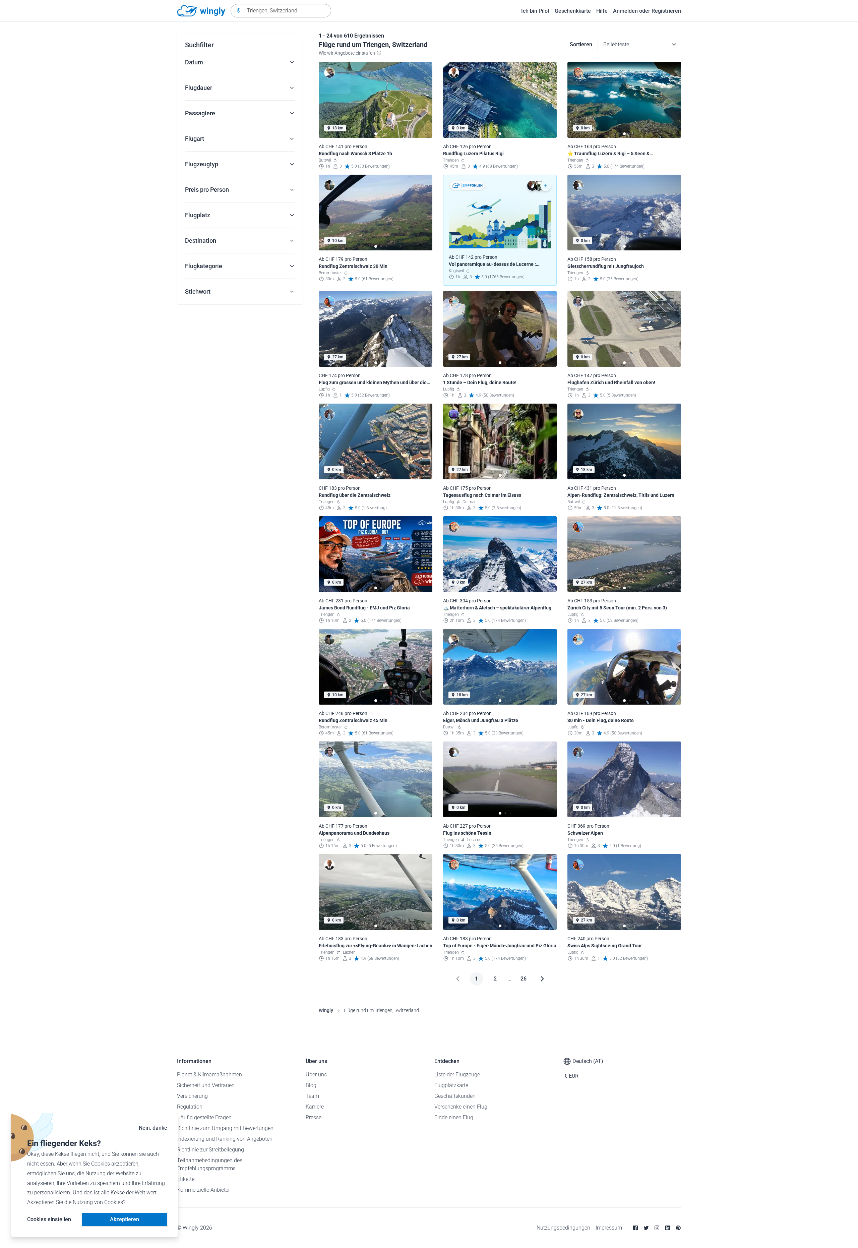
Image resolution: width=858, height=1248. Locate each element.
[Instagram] (657, 1228)
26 (523, 978)
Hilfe (602, 11)
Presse (313, 1117)
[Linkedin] (667, 1228)
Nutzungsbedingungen (563, 1228)
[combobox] (281, 10)
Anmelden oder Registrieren (647, 11)
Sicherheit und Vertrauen (206, 1085)
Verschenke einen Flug (460, 1107)
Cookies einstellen (49, 1219)
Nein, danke (153, 1128)
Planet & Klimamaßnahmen (209, 1074)
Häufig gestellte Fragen (204, 1117)
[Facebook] (635, 1228)
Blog (311, 1085)
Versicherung (192, 1096)
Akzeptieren (124, 1219)
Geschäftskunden (455, 1096)
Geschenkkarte (573, 11)
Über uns (316, 1074)
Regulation (189, 1107)
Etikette (185, 1179)
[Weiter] (542, 979)
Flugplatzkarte (451, 1085)
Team (312, 1096)
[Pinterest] (678, 1228)
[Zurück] (458, 979)
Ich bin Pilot (535, 11)
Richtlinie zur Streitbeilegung (210, 1149)
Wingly (326, 1010)
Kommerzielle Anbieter (203, 1190)
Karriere (315, 1107)
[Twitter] (646, 1228)
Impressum (609, 1228)
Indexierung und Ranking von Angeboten (224, 1139)
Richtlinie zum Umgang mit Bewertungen (225, 1128)
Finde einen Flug (453, 1117)
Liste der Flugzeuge (457, 1074)
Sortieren (581, 44)
